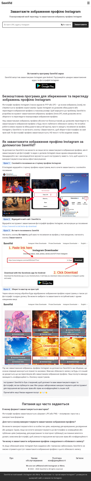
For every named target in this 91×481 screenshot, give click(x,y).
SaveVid (6, 3)
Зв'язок (80, 458)
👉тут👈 (43, 392)
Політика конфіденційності (57, 459)
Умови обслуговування (34, 459)
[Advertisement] (45, 46)
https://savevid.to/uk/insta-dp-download (19, 226)
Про (11, 458)
